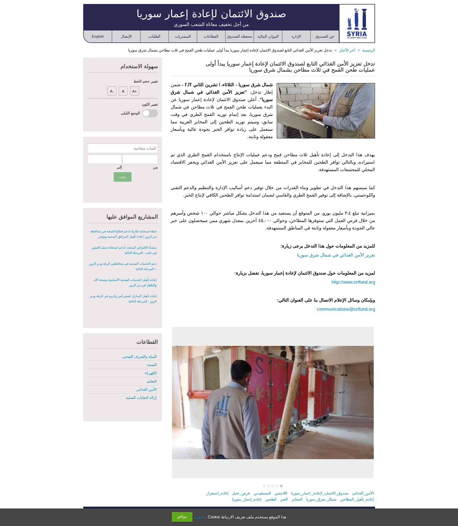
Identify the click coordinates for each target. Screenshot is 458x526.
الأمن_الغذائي (363, 493)
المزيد (198, 517)
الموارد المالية (268, 36)
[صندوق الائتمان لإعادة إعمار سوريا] (357, 23)
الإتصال (126, 36)
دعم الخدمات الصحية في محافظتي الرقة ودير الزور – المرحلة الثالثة (123, 266)
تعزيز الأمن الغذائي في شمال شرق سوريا (336, 255)
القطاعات (211, 36)
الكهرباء (151, 373)
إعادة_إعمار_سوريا (246, 499)
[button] (281, 486)
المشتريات (183, 36)
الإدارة (296, 36)
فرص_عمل (241, 493)
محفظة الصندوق (239, 36)
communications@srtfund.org (346, 309)
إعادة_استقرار (217, 493)
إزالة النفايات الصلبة (141, 397)
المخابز (297, 499)
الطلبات (154, 36)
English (98, 36)
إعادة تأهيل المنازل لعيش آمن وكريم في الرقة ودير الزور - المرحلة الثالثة (123, 298)
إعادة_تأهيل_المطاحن (357, 499)
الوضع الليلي (131, 113)
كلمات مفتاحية (145, 148)
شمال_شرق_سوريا (321, 499)
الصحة (152, 365)
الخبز (284, 499)
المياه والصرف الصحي (139, 356)
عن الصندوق (324, 36)
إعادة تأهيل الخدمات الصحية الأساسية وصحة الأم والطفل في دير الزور (125, 282)
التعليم (152, 381)
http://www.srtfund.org (353, 282)
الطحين (270, 499)
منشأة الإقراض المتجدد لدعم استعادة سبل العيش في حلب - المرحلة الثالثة (124, 250)
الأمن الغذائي (146, 389)
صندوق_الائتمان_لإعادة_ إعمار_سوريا (320, 493)
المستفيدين (262, 493)
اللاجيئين (281, 493)
